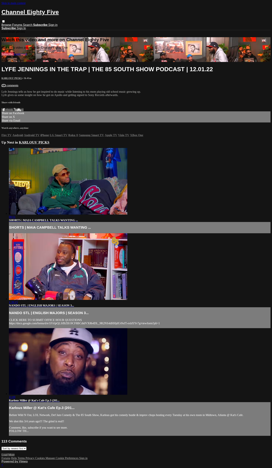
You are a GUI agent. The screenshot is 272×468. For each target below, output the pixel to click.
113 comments (9, 85)
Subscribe (7, 53)
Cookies (40, 458)
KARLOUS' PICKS (11, 78)
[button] (3, 21)
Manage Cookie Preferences (62, 458)
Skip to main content (13, 3)
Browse (6, 24)
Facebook (7, 109)
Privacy (30, 458)
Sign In (21, 28)
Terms (22, 458)
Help (14, 458)
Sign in (53, 24)
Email (20, 109)
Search (28, 24)
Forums (17, 24)
